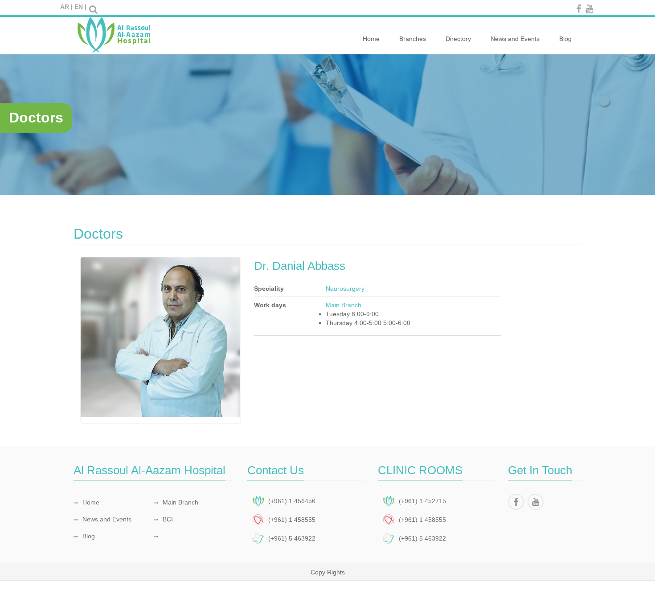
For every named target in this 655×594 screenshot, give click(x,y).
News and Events (515, 38)
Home (371, 38)
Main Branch (180, 502)
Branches (412, 38)
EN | (80, 6)
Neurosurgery (345, 288)
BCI (168, 519)
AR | (66, 6)
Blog (565, 38)
